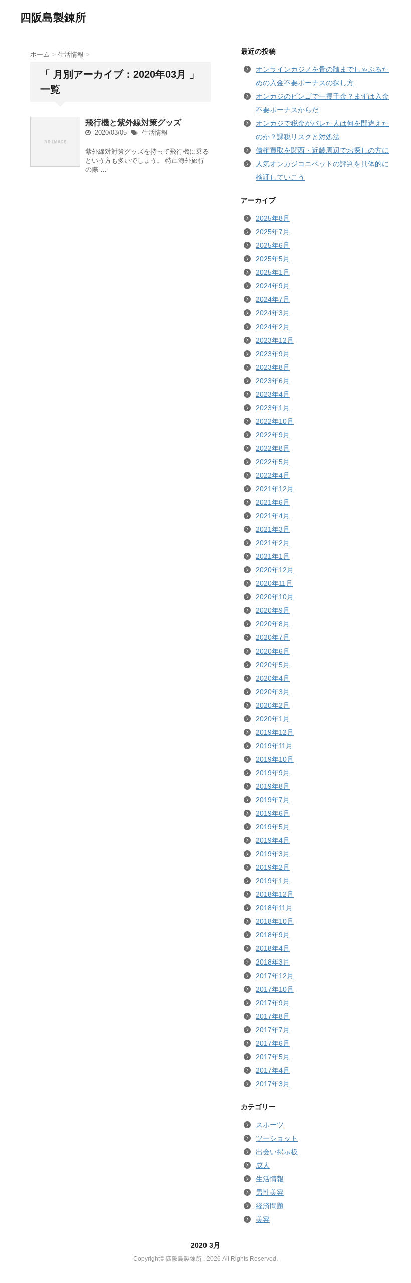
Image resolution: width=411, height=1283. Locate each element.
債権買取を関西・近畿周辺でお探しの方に (322, 150)
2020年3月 (273, 692)
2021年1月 (273, 556)
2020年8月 (273, 624)
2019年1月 (273, 881)
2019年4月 (273, 840)
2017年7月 (273, 1030)
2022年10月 (275, 421)
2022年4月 (273, 475)
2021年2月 (273, 543)
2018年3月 (273, 962)
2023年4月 (273, 394)
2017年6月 (273, 1043)
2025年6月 (273, 245)
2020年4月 (273, 678)
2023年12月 (275, 340)
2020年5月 (273, 665)
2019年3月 (273, 854)
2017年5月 (273, 1057)
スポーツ (270, 1125)
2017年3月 (273, 1084)
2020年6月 (273, 651)
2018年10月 (275, 921)
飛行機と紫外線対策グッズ (133, 122)
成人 (263, 1165)
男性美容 (270, 1192)
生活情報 (155, 132)
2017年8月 (273, 1016)
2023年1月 (273, 408)
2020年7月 (273, 637)
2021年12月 (275, 489)
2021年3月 (273, 529)
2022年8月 (273, 448)
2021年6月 (273, 502)
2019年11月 (274, 746)
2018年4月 (273, 948)
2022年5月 (273, 462)
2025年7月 (273, 232)
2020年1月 (273, 719)
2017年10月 (275, 989)
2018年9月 (273, 935)
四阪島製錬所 (53, 17)
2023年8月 (273, 367)
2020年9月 (273, 610)
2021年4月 (273, 516)
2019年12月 (275, 732)
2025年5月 (273, 259)
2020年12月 (275, 570)
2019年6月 (273, 813)
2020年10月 (275, 597)
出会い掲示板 (277, 1152)
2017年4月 (273, 1070)
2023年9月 (273, 354)
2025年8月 (273, 218)
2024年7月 (273, 299)
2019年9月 (273, 773)
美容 (263, 1219)
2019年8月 (273, 786)
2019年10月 (275, 759)
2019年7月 (273, 800)
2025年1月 (273, 272)
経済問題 (270, 1206)
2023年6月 (273, 381)
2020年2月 (273, 705)
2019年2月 (273, 867)
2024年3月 (273, 313)
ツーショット (277, 1138)
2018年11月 (274, 908)
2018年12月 (275, 894)
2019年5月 (273, 827)
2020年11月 (274, 583)
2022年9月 (273, 435)
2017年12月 (275, 976)
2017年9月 (273, 1003)
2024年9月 (273, 286)
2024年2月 (273, 327)
